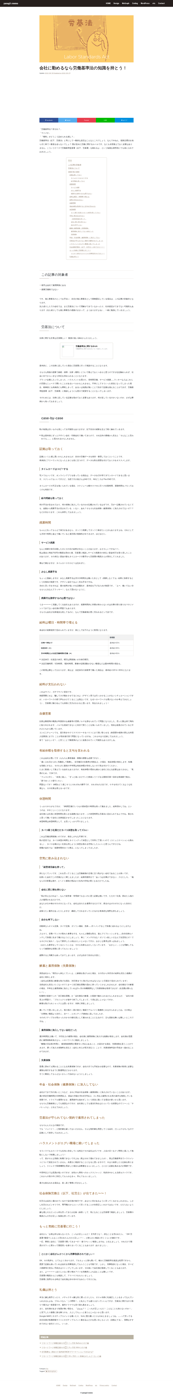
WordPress (145, 3)
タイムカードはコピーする (79, 178)
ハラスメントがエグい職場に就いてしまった (85, 244)
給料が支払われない (76, 200)
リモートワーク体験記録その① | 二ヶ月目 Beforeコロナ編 (65, 1343)
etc (154, 3)
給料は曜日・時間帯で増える (79, 197)
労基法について (74, 168)
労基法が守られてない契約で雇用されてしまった (86, 241)
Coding (135, 3)
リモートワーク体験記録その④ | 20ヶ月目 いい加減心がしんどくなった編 (71, 1356)
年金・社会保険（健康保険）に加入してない (85, 237)
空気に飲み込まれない (77, 216)
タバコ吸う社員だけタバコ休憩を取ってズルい (86, 213)
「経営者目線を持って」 (78, 219)
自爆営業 (73, 203)
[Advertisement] (86, 95)
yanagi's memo (11, 3)
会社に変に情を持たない (78, 222)
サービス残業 (75, 187)
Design (116, 3)
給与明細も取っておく (78, 181)
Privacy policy (104, 1385)
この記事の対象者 (74, 165)
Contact (161, 3)
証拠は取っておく (76, 175)
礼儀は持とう (74, 257)
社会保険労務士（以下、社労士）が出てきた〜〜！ (87, 247)
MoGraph (125, 3)
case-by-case (73, 172)
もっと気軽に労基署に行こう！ (80, 250)
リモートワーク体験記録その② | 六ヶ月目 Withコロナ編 (64, 1347)
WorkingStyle (51, 1371)
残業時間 (73, 184)
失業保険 (74, 234)
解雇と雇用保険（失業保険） (79, 228)
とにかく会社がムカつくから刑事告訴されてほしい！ (88, 253)
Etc (47, 1369)
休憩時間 (73, 209)
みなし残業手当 (76, 190)
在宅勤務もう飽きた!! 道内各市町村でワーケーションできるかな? (67, 1352)
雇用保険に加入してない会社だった (82, 231)
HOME (108, 3)
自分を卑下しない (76, 225)
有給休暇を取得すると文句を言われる (83, 206)
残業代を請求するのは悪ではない (81, 193)
